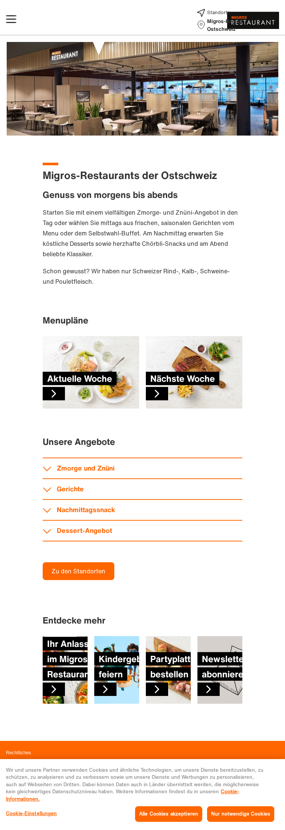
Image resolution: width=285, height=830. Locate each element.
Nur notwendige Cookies (240, 813)
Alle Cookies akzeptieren (168, 813)
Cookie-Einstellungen (31, 813)
